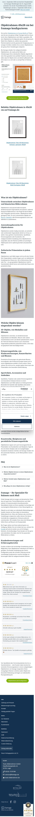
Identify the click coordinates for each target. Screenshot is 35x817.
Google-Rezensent (26, 636)
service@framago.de (12, 784)
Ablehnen (17, 426)
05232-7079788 (10, 780)
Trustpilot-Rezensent (26, 616)
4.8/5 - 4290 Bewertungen (18, 14)
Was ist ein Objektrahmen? (12, 470)
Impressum (4, 741)
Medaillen (9, 217)
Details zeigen (25, 416)
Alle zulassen (17, 421)
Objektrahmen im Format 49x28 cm (18, 33)
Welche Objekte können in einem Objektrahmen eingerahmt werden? (14, 476)
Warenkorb (29, 17)
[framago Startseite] (6, 17)
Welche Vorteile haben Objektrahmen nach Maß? (17, 483)
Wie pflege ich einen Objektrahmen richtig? (17, 489)
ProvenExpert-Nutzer (26, 603)
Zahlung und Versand (7, 712)
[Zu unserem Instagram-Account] (15, 811)
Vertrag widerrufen (6, 757)
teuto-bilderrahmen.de (12, 787)
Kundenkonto (5, 734)
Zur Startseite (5, 728)
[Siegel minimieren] (32, 805)
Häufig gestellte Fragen (8, 720)
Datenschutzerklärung (7, 747)
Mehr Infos (27, 570)
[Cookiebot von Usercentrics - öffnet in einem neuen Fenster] (21, 389)
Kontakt (5, 536)
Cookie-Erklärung (6, 753)
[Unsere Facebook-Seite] (11, 811)
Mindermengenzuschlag (8, 714)
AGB (2, 744)
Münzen (3, 217)
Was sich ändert (25, 9)
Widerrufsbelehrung (7, 750)
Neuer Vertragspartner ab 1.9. (9, 762)
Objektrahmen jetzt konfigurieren (17, 98)
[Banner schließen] (31, 389)
